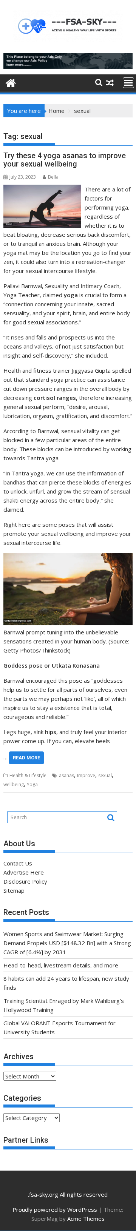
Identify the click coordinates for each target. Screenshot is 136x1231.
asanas (66, 775)
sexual (105, 775)
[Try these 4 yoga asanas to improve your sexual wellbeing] (42, 189)
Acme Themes (86, 1218)
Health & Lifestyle (27, 775)
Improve (86, 775)
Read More (26, 758)
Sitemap (14, 890)
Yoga (32, 784)
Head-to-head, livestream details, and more (60, 965)
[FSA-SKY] (11, 82)
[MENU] (128, 82)
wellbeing (13, 784)
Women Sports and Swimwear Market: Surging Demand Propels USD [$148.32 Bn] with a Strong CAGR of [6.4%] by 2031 (67, 943)
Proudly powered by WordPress (54, 1209)
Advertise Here (23, 872)
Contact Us (17, 863)
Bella (53, 177)
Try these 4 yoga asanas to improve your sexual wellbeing (64, 159)
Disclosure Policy (25, 881)
